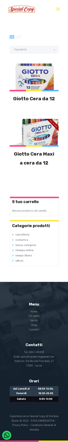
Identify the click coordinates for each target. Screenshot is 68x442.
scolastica (21, 240)
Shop (34, 325)
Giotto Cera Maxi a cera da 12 (34, 158)
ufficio (19, 261)
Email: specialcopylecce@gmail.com (34, 357)
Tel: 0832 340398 (34, 352)
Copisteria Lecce (19, 416)
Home (34, 312)
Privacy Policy (20, 425)
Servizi (34, 320)
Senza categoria (25, 245)
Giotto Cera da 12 (34, 99)
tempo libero (23, 255)
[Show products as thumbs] (12, 37)
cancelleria (22, 235)
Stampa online (24, 250)
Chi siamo (34, 316)
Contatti (34, 330)
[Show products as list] (18, 37)
